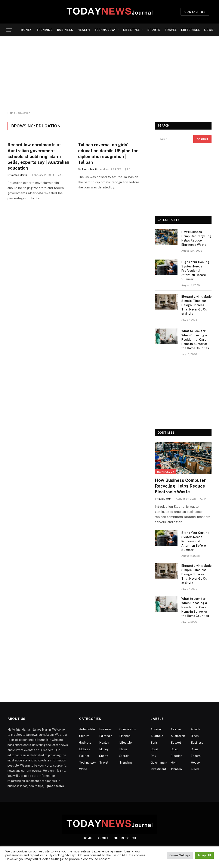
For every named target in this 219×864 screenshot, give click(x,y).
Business (65, 29)
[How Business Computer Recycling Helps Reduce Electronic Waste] (166, 237)
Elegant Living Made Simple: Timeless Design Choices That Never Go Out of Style (196, 305)
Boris (154, 742)
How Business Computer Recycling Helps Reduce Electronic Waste (196, 238)
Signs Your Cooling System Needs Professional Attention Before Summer (195, 270)
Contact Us (195, 11)
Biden (195, 736)
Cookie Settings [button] (179, 855)
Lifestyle (131, 29)
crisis (194, 749)
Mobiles (84, 749)
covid (174, 749)
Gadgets (85, 742)
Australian (178, 736)
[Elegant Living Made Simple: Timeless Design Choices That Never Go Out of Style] (166, 302)
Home (11, 112)
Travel (171, 29)
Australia (157, 736)
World (83, 769)
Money (26, 29)
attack (195, 729)
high (174, 762)
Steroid (124, 756)
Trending (44, 29)
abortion (157, 729)
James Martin (19, 174)
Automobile (87, 729)
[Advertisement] (109, 74)
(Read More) (55, 786)
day (153, 756)
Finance (124, 736)
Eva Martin (164, 498)
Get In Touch (125, 838)
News (208, 29)
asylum (176, 729)
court (154, 749)
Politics (84, 756)
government (159, 762)
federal (196, 756)
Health (84, 29)
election (176, 756)
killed (195, 769)
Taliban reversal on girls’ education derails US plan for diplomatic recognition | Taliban (108, 153)
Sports (153, 29)
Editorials (190, 29)
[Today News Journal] (109, 12)
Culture (84, 736)
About (103, 838)
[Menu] (9, 30)
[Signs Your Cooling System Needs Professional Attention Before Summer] (166, 267)
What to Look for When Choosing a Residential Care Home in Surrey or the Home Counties (195, 339)
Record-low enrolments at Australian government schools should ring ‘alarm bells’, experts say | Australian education (38, 156)
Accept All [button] (204, 855)
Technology (105, 29)
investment (158, 769)
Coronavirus (127, 729)
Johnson (176, 769)
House (195, 762)
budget (176, 742)
